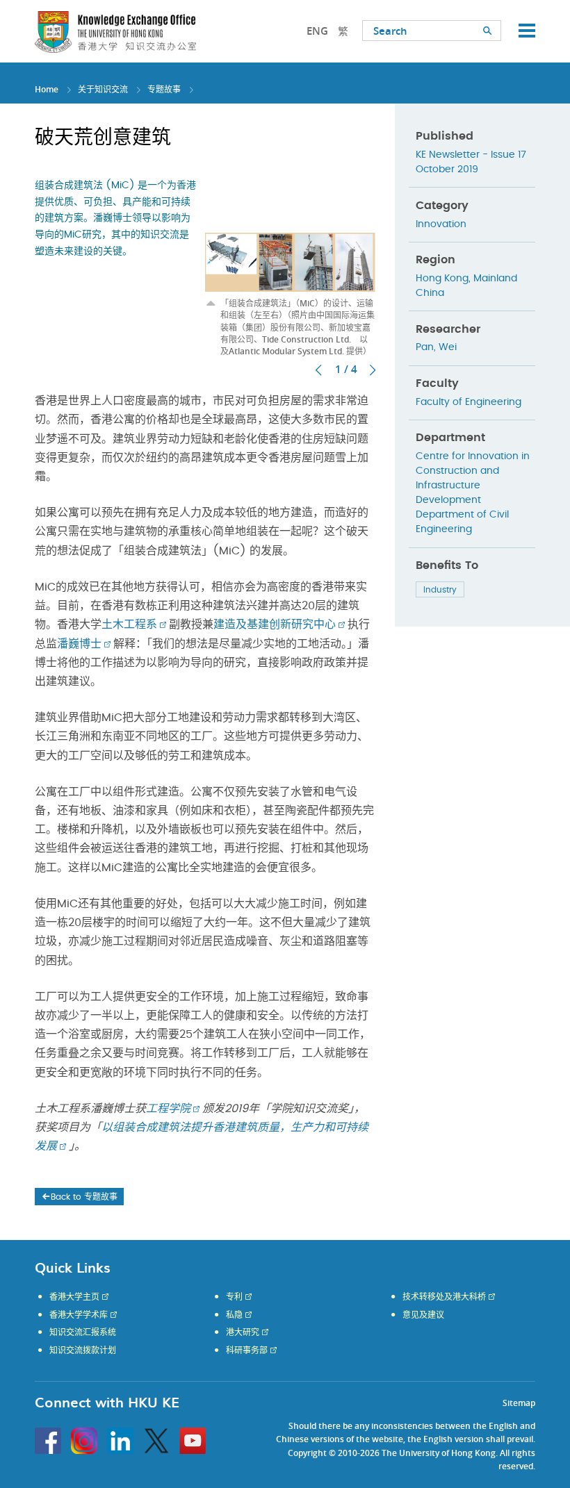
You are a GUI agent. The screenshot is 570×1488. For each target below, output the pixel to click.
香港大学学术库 (78, 1315)
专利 (234, 1297)
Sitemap (519, 1403)
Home (46, 89)
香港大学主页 (74, 1297)
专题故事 (164, 89)
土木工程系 (129, 624)
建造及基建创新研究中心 (274, 624)
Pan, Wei (436, 347)
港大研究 (242, 1332)
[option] (290, 266)
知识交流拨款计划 (82, 1350)
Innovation (441, 224)
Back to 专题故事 (84, 1197)
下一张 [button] (372, 370)
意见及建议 (423, 1315)
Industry (440, 590)
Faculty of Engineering (468, 402)
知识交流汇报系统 (82, 1332)
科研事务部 (247, 1350)
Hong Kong (442, 278)
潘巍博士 (79, 644)
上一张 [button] (318, 370)
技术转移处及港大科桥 (444, 1297)
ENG (317, 31)
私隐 (234, 1315)
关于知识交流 (103, 89)
